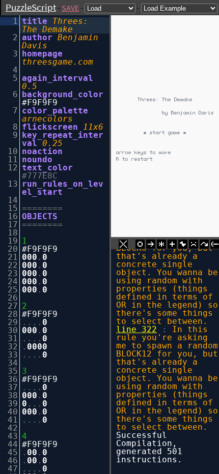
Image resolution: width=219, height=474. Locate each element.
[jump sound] (204, 246)
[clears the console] (123, 246)
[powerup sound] (172, 246)
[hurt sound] (193, 246)
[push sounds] (150, 246)
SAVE (70, 8)
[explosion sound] (161, 246)
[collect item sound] (140, 246)
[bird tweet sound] (182, 246)
